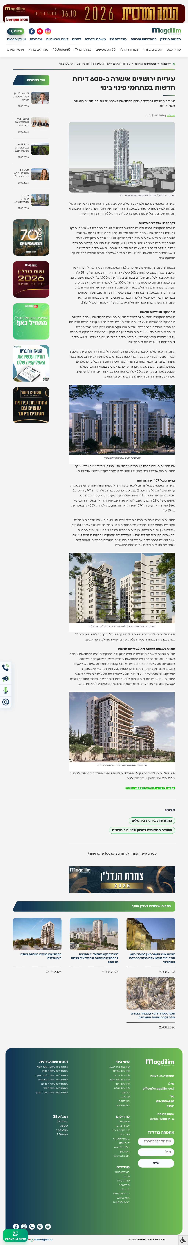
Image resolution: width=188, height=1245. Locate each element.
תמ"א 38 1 (62, 1130)
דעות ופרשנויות (57, 39)
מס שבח (125, 1134)
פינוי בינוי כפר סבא (120, 1080)
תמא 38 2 (62, 1134)
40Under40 (61, 49)
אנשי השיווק (15, 49)
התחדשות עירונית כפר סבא (52, 1067)
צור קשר (125, 1189)
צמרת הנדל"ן (129, 49)
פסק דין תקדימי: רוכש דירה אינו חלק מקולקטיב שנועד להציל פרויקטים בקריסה (21, 173)
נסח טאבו (124, 1121)
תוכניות (126, 1092)
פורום (127, 1176)
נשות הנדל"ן (83, 49)
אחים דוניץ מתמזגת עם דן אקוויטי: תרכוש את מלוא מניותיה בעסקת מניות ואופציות (21, 122)
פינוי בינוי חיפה (122, 1088)
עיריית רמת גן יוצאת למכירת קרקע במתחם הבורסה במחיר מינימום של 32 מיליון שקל (21, 97)
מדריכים (36, 39)
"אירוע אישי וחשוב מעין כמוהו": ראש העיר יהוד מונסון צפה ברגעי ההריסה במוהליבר (152, 958)
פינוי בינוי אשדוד (121, 1071)
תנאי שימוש (123, 1198)
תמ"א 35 (125, 1151)
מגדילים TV (118, 39)
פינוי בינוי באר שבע (119, 1067)
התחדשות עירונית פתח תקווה (51, 1075)
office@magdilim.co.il (158, 1088)
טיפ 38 (64, 1126)
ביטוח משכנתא (121, 1139)
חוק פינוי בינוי (123, 1105)
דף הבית (166, 63)
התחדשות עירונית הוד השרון (52, 1092)
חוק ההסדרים (122, 1156)
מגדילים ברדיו (38, 49)
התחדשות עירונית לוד (55, 1088)
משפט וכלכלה (95, 39)
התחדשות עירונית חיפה (54, 1084)
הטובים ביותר (152, 49)
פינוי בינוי (123, 1062)
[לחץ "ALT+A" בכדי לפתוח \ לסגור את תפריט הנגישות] (183, 1240)
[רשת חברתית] (48, 31)
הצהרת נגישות (121, 1194)
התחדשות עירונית (144, 39)
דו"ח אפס (124, 1143)
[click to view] (94, 13)
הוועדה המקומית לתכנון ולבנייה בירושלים (142, 830)
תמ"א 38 (60, 1117)
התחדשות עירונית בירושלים (152, 820)
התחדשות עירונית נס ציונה (53, 1080)
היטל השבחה (122, 1147)
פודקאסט (174, 49)
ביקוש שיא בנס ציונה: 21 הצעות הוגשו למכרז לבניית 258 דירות (21, 148)
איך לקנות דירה (121, 1130)
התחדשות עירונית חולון (55, 1071)
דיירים (76, 39)
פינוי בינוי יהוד (122, 1084)
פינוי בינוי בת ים (121, 1075)
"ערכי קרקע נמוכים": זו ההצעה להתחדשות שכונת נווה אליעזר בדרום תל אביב (94, 958)
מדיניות (126, 1097)
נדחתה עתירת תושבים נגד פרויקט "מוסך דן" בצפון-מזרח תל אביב (21, 199)
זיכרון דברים (123, 1126)
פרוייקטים (124, 1101)
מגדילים (171, 115)
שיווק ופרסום (16, 39)
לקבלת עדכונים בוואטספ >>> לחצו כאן (150, 788)
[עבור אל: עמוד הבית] (166, 31)
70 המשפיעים (105, 49)
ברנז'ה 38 (62, 1121)
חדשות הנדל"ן (170, 39)
